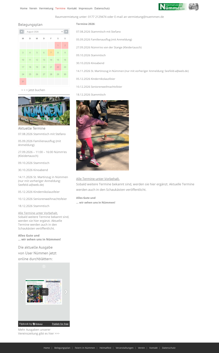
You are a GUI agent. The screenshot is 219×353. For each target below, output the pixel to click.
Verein (141, 347)
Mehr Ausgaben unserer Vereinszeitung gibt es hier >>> (38, 331)
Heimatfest (105, 347)
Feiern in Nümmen (85, 347)
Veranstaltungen (125, 347)
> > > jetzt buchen (33, 90)
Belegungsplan (62, 347)
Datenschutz (169, 347)
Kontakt (153, 347)
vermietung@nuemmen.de (146, 17)
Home (47, 347)
